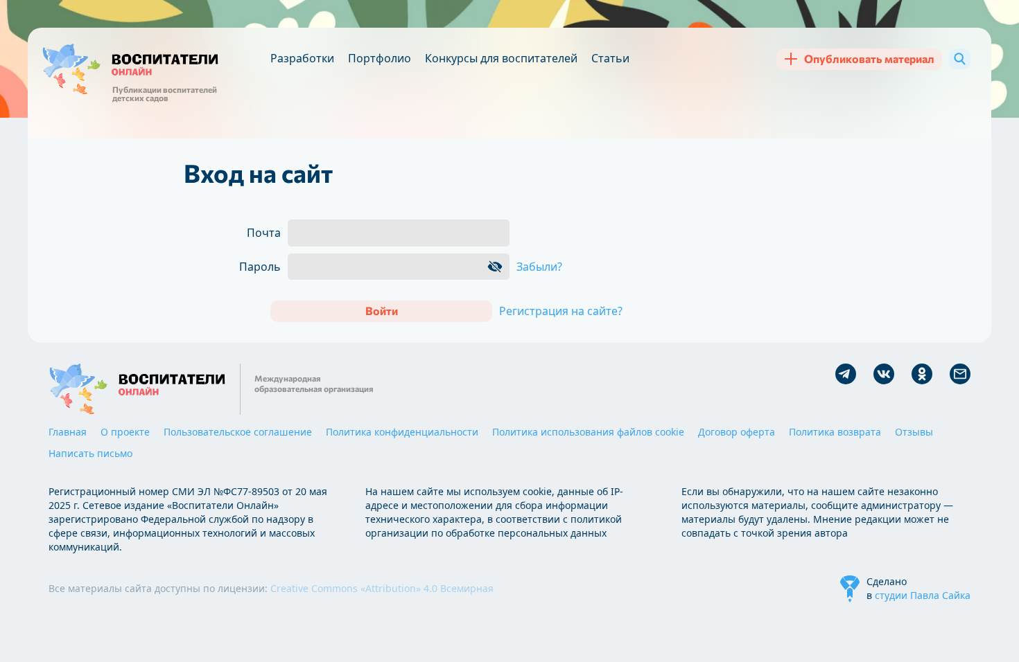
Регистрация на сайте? (560, 311)
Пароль (260, 266)
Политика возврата (835, 431)
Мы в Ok (922, 374)
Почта (264, 233)
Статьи (610, 58)
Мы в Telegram (845, 374)
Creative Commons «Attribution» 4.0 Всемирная (382, 588)
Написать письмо (90, 453)
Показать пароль (494, 266)
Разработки (302, 58)
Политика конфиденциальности (402, 431)
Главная (68, 431)
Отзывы (914, 431)
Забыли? (539, 266)
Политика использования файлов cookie (588, 431)
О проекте (125, 431)
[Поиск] (959, 58)
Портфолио (379, 58)
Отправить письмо (960, 374)
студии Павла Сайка (922, 595)
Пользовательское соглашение (238, 431)
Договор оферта (736, 431)
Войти (381, 310)
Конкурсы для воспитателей (501, 58)
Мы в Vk (883, 374)
